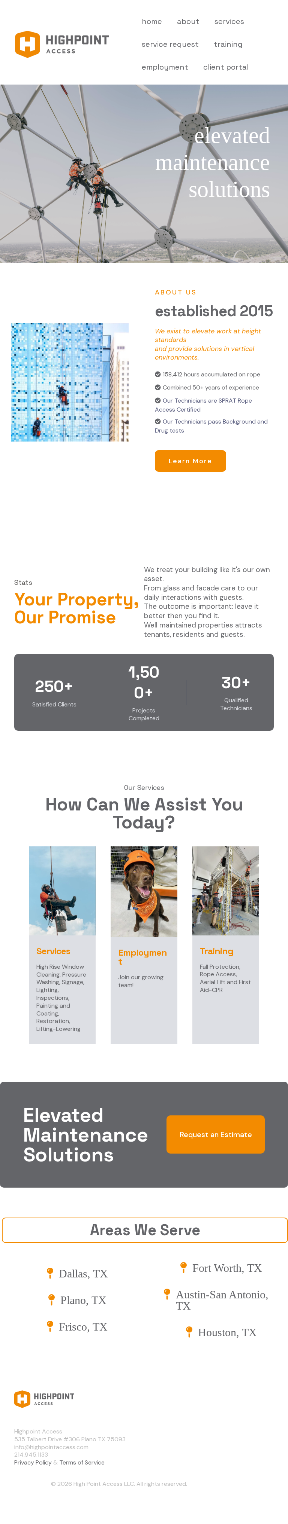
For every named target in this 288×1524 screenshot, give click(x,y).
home (152, 21)
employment (165, 67)
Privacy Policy (33, 1462)
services (229, 21)
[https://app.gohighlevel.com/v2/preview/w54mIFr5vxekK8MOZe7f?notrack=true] (119, 1399)
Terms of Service (82, 1462)
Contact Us (247, 1458)
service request (170, 44)
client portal (226, 67)
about (188, 21)
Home (239, 1418)
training (228, 44)
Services (242, 1444)
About (240, 1431)
